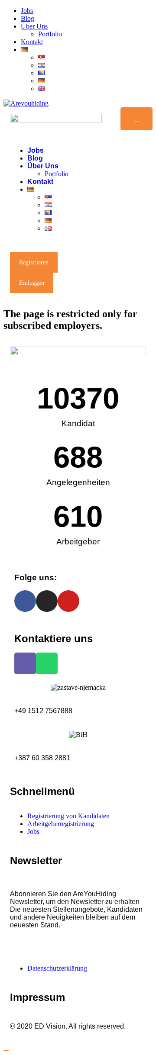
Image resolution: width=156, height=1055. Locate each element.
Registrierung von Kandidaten (68, 816)
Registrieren (34, 262)
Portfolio (50, 34)
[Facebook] (25, 601)
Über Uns (34, 26)
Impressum (37, 997)
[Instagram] (47, 601)
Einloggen (31, 283)
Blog (27, 18)
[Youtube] (68, 601)
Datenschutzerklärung (57, 968)
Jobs (27, 10)
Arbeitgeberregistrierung (60, 823)
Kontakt (32, 41)
